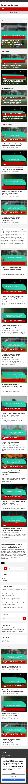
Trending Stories (7, 88)
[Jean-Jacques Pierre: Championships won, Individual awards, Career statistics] (14, 461)
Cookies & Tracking (5, 755)
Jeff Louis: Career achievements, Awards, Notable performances (12, 64)
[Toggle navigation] (3, 9)
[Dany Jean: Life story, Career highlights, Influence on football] (14, 492)
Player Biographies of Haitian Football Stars (12, 380)
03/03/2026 (5, 388)
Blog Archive (5, 577)
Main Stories (6, 21)
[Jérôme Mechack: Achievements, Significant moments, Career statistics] (14, 519)
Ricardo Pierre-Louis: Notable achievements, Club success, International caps (13, 42)
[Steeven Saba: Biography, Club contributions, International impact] (14, 375)
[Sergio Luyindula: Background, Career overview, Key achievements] (14, 403)
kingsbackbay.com (10, 5)
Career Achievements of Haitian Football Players (13, 37)
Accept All (13, 779)
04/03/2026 (5, 46)
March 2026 (5, 640)
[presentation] (24, 21)
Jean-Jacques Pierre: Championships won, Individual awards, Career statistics (13, 472)
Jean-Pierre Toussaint (13, 46)
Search (24, 618)
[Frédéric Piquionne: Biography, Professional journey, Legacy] (14, 432)
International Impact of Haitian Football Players (13, 78)
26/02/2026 (5, 504)
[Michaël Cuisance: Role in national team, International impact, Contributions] (14, 315)
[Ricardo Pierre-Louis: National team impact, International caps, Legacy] (14, 286)
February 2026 (5, 642)
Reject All (13, 776)
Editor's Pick (6, 51)
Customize (13, 773)
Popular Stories (7, 124)
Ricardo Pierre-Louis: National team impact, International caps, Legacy (13, 80)
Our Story (4, 579)
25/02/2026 (5, 532)
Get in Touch (5, 580)
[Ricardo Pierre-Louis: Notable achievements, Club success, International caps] (14, 344)
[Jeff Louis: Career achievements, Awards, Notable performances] (14, 258)
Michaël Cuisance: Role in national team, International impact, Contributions (12, 193)
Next (22, 568)
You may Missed (7, 647)
